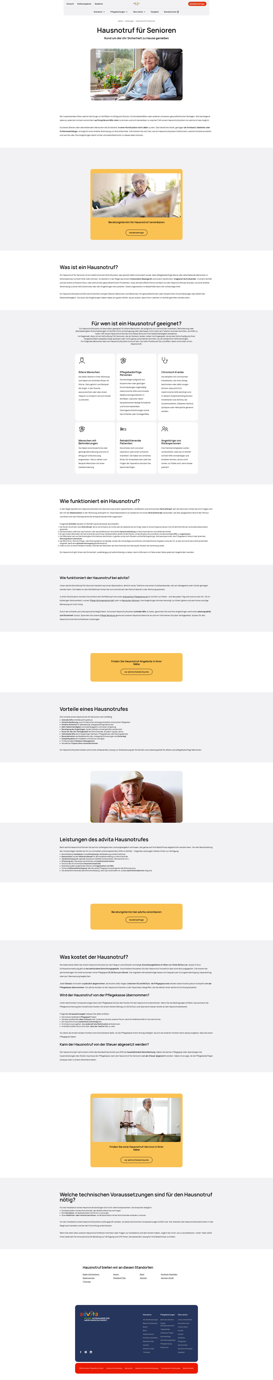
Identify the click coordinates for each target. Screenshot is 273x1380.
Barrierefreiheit (188, 1368)
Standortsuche (170, 12)
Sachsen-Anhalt (167, 1278)
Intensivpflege (165, 1336)
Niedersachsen (89, 1278)
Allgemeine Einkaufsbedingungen (147, 1368)
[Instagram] (85, 1352)
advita (120, 21)
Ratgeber (155, 12)
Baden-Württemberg (91, 1274)
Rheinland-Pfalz (119, 1278)
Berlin (142, 1274)
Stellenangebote (84, 4)
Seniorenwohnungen (185, 1349)
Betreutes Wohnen (167, 1320)
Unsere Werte (183, 1327)
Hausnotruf (164, 1347)
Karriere (180, 1334)
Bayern (116, 1274)
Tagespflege (165, 1329)
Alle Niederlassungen (150, 1320)
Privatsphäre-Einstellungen (170, 1368)
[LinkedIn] (91, 1352)
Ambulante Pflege (166, 1333)
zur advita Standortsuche (136, 671)
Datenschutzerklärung (114, 1368)
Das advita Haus (183, 1323)
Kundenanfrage (197, 3)
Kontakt (180, 1330)
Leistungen (129, 21)
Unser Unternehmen (185, 1320)
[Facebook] (80, 1352)
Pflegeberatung (166, 1344)
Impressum (129, 1368)
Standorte (98, 12)
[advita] (136, 3)
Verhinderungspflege (167, 1340)
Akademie (99, 4)
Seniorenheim (183, 1345)
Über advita (138, 12)
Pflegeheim (182, 1341)
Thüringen (87, 1281)
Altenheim (181, 1338)
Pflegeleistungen (117, 12)
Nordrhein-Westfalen (169, 1274)
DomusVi (70, 4)
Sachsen (143, 1278)
